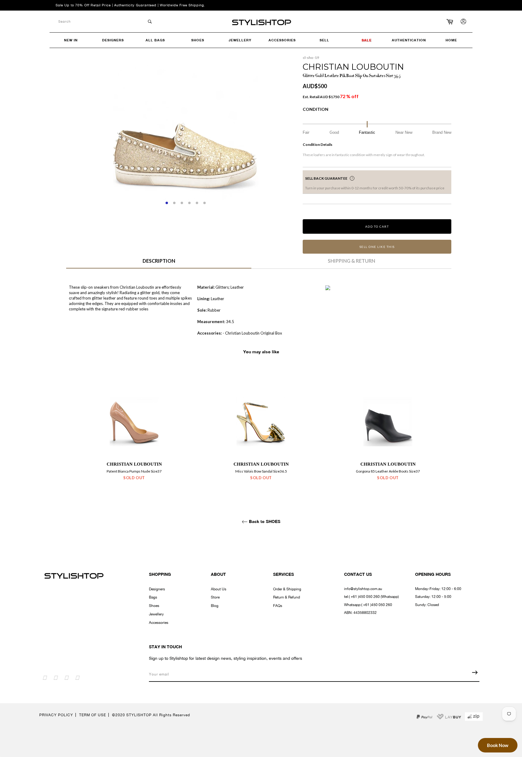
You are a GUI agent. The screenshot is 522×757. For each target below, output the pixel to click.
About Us (218, 589)
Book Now (497, 745)
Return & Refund (286, 597)
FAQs (277, 606)
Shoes (154, 606)
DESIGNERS (113, 40)
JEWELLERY (240, 40)
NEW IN (71, 40)
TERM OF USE (92, 715)
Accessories (158, 623)
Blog (214, 606)
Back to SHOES (264, 521)
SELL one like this (377, 247)
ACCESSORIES (282, 40)
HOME (451, 40)
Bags (153, 597)
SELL (324, 40)
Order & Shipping (287, 589)
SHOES (197, 40)
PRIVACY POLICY (56, 715)
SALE (367, 40)
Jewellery (156, 614)
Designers (157, 589)
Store (215, 597)
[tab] (158, 263)
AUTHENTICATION (409, 40)
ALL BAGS (155, 40)
